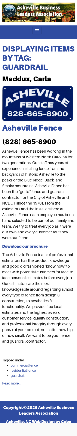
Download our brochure (25, 246)
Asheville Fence (32, 128)
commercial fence (24, 365)
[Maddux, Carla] (37, 104)
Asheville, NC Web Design (30, 421)
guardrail (18, 376)
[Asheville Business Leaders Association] (38, 12)
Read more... (11, 383)
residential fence (23, 371)
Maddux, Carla (26, 79)
